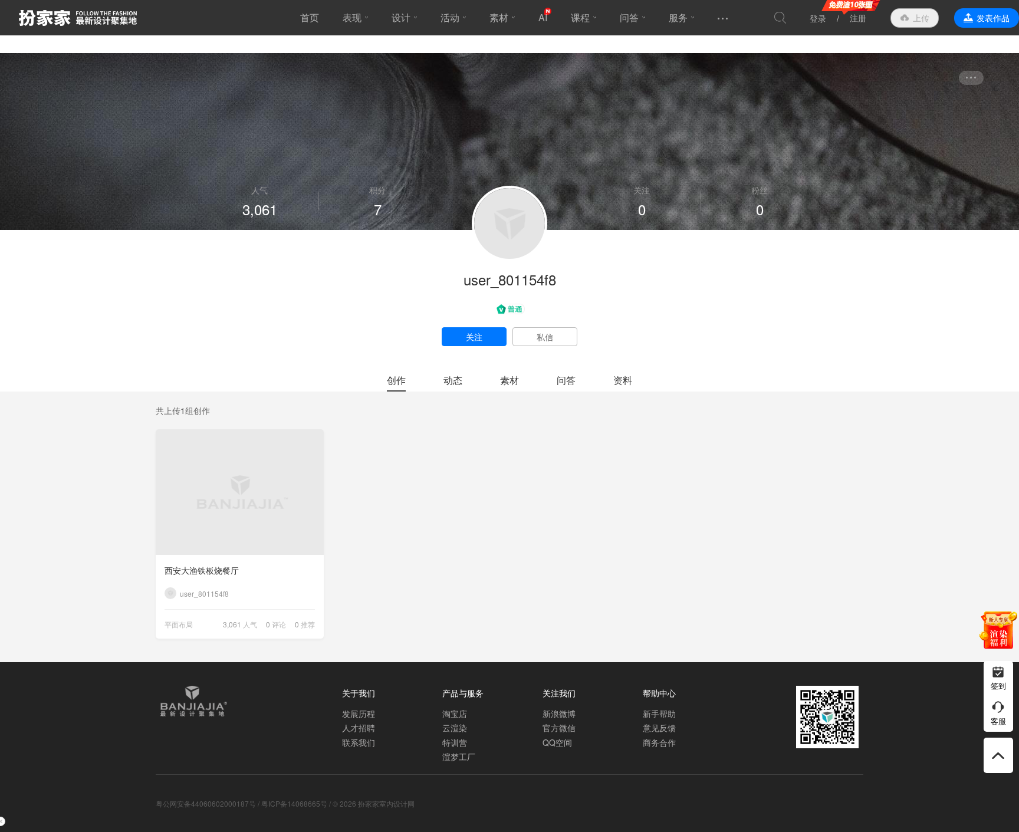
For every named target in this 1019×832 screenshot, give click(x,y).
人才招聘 (358, 728)
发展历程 (358, 713)
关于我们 (358, 693)
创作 (396, 380)
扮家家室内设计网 (78, 17)
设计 (401, 17)
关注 (474, 337)
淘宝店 (454, 713)
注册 (858, 18)
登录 (818, 18)
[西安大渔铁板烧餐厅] (240, 492)
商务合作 (659, 742)
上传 (921, 18)
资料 (622, 380)
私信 (545, 337)
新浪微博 (559, 713)
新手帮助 (659, 713)
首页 (309, 17)
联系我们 (358, 742)
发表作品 (993, 18)
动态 (452, 380)
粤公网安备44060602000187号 (206, 803)
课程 (580, 17)
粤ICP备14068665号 (294, 803)
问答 (629, 17)
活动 (450, 17)
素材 (498, 17)
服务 (678, 17)
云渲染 (454, 728)
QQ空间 (557, 742)
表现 (352, 17)
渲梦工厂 (458, 756)
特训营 (454, 742)
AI (542, 17)
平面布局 (179, 624)
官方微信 (559, 728)
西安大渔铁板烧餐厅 (202, 570)
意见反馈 (659, 728)
